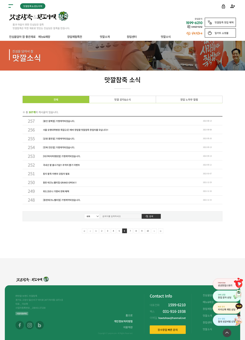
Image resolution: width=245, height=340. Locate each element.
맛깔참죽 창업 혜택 (224, 22)
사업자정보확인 (22, 313)
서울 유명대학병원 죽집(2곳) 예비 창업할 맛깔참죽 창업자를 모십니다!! (75, 129)
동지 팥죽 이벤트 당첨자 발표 (56, 173)
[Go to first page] (84, 231)
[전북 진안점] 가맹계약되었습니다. (59, 147)
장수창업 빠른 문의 (168, 330)
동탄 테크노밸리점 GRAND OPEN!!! (60, 182)
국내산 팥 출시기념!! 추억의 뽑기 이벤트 (61, 165)
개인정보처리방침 (123, 321)
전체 (56, 99)
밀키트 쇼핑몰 (222, 33)
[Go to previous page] (90, 231)
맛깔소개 (105, 37)
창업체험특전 (74, 37)
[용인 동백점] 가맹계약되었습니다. (59, 121)
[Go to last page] (160, 231)
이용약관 (128, 327)
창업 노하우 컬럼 (189, 99)
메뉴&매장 (44, 37)
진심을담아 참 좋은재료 (22, 37)
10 (148, 230)
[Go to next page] (154, 231)
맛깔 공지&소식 (122, 99)
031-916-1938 (174, 311)
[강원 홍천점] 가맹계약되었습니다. (59, 138)
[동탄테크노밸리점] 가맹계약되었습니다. (62, 200)
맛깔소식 (166, 37)
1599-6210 (177, 304)
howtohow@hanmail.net (172, 318)
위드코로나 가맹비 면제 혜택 (56, 191)
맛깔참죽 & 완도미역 (32, 6)
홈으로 (129, 315)
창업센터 (132, 37)
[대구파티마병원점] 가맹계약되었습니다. (62, 156)
